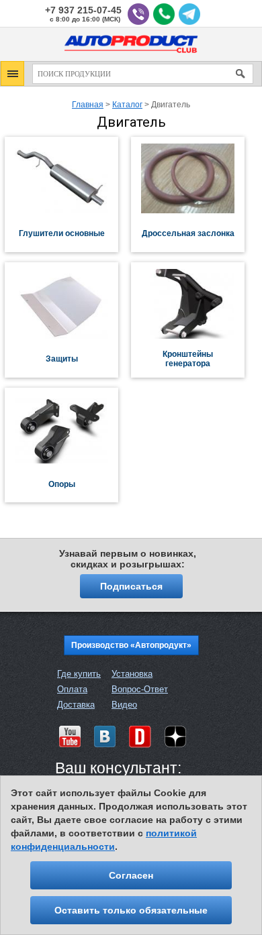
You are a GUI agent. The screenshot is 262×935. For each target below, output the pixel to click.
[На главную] (131, 55)
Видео (124, 705)
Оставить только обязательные (131, 910)
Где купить (79, 674)
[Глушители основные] (68, 210)
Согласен (131, 875)
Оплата (72, 689)
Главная (87, 104)
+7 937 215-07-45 (83, 10)
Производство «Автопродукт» (131, 645)
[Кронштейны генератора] (194, 336)
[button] (12, 73)
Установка (132, 674)
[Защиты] (68, 336)
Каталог (127, 104)
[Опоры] (68, 460)
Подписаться (131, 586)
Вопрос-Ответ (140, 689)
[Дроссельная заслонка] (194, 210)
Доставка (76, 705)
